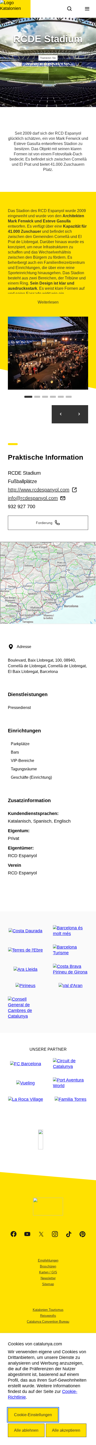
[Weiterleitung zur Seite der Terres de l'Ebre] (25, 950)
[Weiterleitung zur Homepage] (15, 9)
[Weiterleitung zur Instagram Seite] (55, 1234)
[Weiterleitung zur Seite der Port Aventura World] (70, 1083)
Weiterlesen (48, 302)
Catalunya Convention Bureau (48, 1321)
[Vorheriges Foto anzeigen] (61, 414)
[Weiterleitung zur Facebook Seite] (13, 1234)
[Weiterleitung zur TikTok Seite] (69, 1234)
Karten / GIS (48, 1272)
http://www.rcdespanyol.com (38, 489)
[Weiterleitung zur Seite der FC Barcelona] (25, 1064)
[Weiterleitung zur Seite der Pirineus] (25, 986)
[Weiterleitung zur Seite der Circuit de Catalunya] (70, 1063)
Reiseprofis (48, 1316)
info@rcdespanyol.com (33, 498)
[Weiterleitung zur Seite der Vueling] (25, 1083)
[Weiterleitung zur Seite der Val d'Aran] (70, 986)
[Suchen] (69, 9)
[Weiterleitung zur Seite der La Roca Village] (25, 1099)
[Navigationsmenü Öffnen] (87, 9)
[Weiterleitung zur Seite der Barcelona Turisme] (70, 950)
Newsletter (48, 1278)
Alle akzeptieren (66, 1430)
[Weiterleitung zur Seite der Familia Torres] (70, 1099)
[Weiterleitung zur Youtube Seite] (27, 1234)
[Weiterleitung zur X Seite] (41, 1234)
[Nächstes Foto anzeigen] (79, 414)
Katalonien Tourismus (48, 1310)
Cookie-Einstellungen (33, 1415)
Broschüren (48, 1266)
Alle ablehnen (26, 1430)
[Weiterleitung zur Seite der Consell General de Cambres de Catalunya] (25, 1007)
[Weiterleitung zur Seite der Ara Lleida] (25, 969)
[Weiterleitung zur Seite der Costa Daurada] (25, 931)
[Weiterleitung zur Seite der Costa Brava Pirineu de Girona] (70, 969)
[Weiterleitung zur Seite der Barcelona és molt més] (70, 931)
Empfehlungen (48, 1260)
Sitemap (48, 1284)
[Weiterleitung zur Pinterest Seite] (82, 1234)
